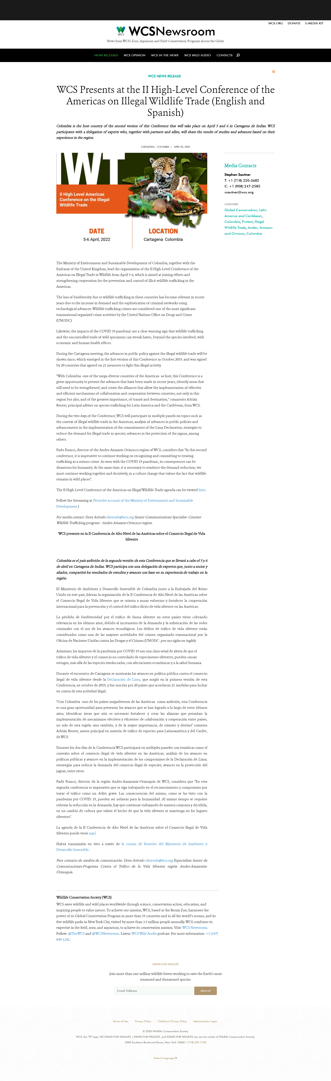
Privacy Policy (143, 1021)
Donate (294, 23)
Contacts (225, 55)
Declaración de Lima (123, 679)
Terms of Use (120, 1021)
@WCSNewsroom (105, 933)
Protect (247, 222)
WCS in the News (165, 55)
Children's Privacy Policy (172, 1021)
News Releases (106, 55)
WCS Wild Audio (197, 55)
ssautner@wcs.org (238, 192)
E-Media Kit (314, 23)
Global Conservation (240, 210)
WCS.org (275, 23)
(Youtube (100, 500)
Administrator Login (205, 1021)
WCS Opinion (134, 55)
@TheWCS (76, 933)
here (201, 490)
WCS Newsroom (194, 927)
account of (116, 500)
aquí (92, 833)
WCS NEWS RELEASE (164, 76)
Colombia (232, 222)
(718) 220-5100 (197, 1042)
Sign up (206, 990)
